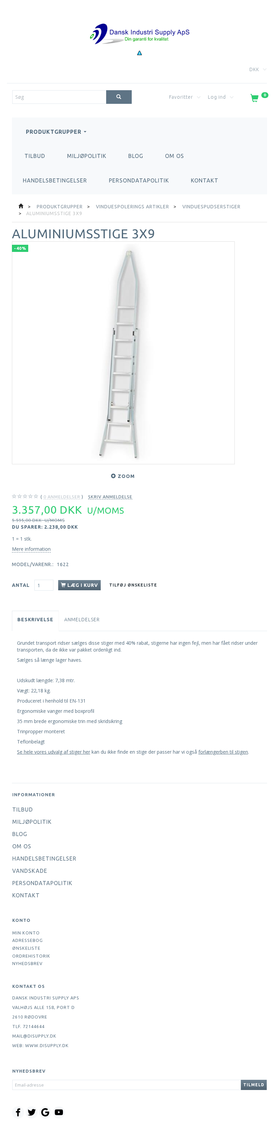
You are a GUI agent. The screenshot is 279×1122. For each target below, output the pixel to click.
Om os (174, 156)
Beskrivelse (35, 619)
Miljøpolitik (86, 156)
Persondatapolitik (139, 180)
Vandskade (29, 871)
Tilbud (34, 156)
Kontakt (204, 180)
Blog (135, 156)
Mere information (31, 549)
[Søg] (119, 97)
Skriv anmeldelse (110, 496)
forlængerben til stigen (223, 752)
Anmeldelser (82, 619)
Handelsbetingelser (55, 180)
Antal (21, 585)
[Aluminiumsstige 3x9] (123, 352)
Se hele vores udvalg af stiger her (53, 752)
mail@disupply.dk (34, 1035)
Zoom (126, 476)
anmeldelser (62, 496)
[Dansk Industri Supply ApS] (139, 24)
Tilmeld (253, 1085)
